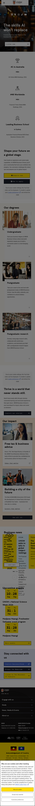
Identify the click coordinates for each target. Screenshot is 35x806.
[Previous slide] (14, 577)
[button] (17, 44)
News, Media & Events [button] (10, 710)
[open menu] (4, 2)
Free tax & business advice (17, 445)
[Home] (17, 3)
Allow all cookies (17, 789)
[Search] (31, 2)
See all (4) (17, 517)
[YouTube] (25, 14)
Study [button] (4, 705)
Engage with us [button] (8, 700)
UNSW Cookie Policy (22, 784)
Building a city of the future (17, 491)
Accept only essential (17, 794)
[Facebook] (15, 14)
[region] (17, 783)
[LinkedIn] (12, 14)
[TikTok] (22, 14)
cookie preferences (13, 192)
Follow (26, 12)
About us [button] (5, 715)
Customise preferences (17, 799)
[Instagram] (18, 14)
